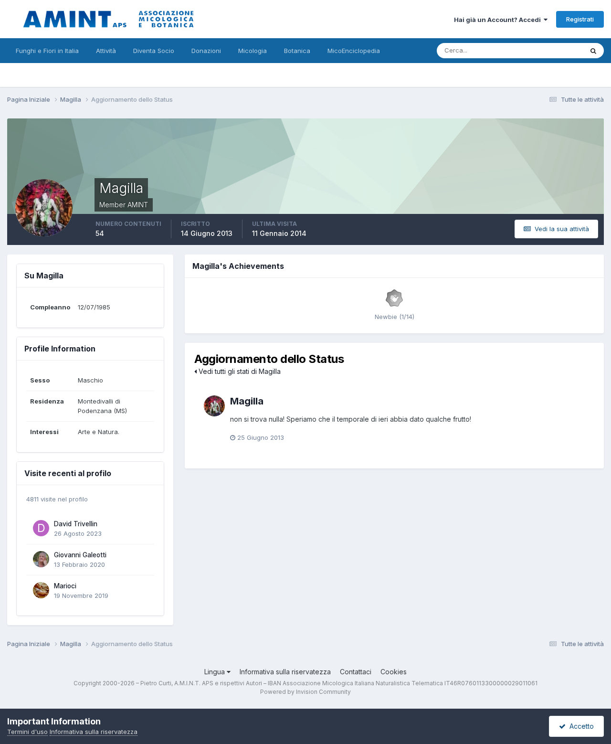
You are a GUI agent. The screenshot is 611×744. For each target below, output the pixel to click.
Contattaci (355, 672)
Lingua (215, 672)
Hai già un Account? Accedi (499, 19)
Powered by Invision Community (305, 691)
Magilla (246, 401)
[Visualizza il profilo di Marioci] (41, 590)
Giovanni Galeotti (80, 555)
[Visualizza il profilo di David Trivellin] (41, 528)
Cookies (393, 672)
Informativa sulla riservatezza (285, 672)
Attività (106, 50)
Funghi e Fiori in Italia (47, 50)
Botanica (297, 50)
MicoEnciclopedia (353, 50)
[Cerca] (593, 50)
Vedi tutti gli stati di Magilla (239, 371)
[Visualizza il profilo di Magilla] (214, 405)
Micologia (252, 50)
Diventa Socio (153, 50)
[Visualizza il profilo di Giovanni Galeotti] (41, 559)
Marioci (65, 586)
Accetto (580, 726)
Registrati (580, 19)
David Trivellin (75, 524)
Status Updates (548, 50)
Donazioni (206, 50)
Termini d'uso (27, 731)
